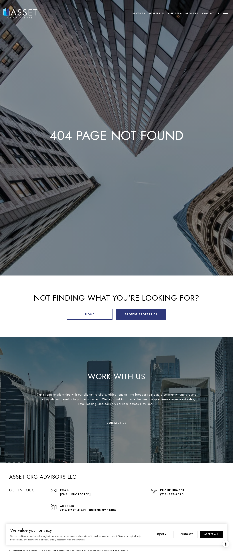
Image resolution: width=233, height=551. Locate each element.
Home (89, 314)
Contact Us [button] (116, 423)
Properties (157, 13)
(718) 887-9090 (172, 494)
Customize (186, 534)
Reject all (163, 534)
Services (138, 13)
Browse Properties (141, 314)
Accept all (211, 534)
